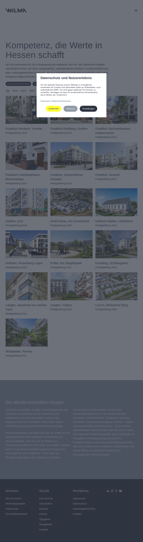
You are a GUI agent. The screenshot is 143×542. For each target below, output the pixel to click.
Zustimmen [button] (54, 109)
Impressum (45, 101)
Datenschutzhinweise (61, 101)
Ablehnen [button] (70, 109)
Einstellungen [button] (88, 109)
